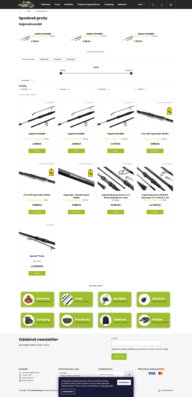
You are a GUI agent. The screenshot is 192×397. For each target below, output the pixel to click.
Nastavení (68, 391)
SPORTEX (104, 89)
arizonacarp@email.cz (31, 372)
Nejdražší (57, 59)
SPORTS (142, 89)
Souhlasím (124, 382)
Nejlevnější (44, 59)
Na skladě (27, 80)
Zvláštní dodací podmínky (70, 376)
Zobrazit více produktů (95, 52)
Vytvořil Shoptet (167, 390)
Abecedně (71, 59)
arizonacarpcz (27, 380)
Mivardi (64, 89)
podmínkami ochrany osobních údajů (152, 349)
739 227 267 (27, 375)
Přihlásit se (119, 356)
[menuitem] (46, 4)
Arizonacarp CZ (28, 378)
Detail (37, 151)
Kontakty (63, 373)
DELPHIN (26, 89)
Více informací (106, 386)
